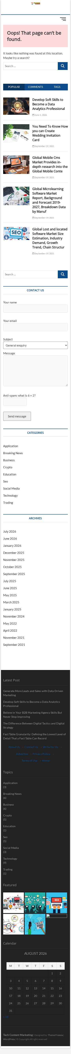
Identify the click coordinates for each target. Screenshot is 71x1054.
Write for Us (50, 747)
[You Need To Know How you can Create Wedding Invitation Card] (16, 126)
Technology (10, 495)
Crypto (7, 467)
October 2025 (12, 567)
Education (9, 474)
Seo (5, 481)
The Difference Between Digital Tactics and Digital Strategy (33, 725)
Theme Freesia (55, 1035)
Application (10, 446)
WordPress (9, 1039)
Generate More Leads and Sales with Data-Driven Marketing (33, 693)
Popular (14, 86)
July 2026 (9, 531)
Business (9, 460)
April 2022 (10, 630)
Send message (17, 416)
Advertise (22, 753)
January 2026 (12, 545)
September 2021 (14, 644)
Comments (35, 86)
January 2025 (12, 609)
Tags (57, 86)
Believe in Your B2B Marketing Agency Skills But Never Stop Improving (32, 714)
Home (46, 760)
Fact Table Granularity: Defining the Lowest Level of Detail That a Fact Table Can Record (34, 736)
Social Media (11, 488)
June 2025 (10, 588)
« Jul (5, 1016)
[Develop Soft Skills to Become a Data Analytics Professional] (16, 99)
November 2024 (13, 616)
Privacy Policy (41, 753)
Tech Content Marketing (18, 1035)
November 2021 (13, 637)
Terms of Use (29, 760)
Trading (8, 502)
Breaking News (13, 453)
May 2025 (10, 595)
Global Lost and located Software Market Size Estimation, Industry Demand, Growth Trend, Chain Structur (49, 238)
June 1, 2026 (40, 115)
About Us (14, 747)
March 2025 (11, 602)
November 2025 (13, 559)
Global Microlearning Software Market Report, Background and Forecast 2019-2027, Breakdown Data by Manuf (49, 200)
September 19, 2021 (44, 146)
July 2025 (9, 581)
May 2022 (10, 623)
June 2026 (10, 538)
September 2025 (14, 574)
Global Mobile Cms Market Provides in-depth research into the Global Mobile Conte (50, 164)
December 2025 (13, 552)
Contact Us (31, 747)
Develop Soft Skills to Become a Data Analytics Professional (48, 104)
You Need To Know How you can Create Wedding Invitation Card (50, 133)
